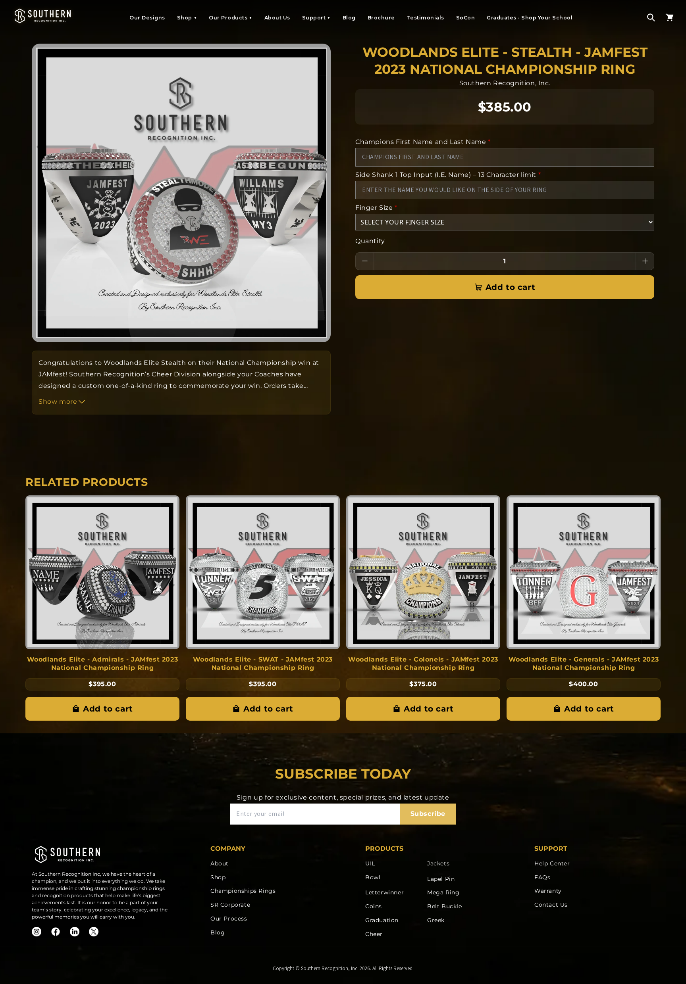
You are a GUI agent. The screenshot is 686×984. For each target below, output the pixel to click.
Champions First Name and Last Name (423, 142)
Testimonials (425, 18)
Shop (187, 18)
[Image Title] (36, 931)
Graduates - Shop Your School (529, 18)
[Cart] (669, 17)
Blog (349, 18)
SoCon (465, 18)
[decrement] (365, 261)
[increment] (645, 261)
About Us (277, 18)
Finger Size (376, 207)
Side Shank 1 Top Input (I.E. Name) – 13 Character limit (448, 174)
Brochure (381, 18)
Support (316, 18)
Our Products (230, 18)
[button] (651, 17)
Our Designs (147, 18)
